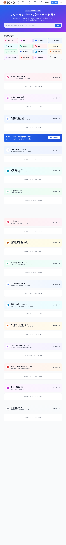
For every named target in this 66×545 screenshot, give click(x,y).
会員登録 (54, 2)
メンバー (24, 2)
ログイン (47, 2)
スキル (35, 2)
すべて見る (55, 77)
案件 (18, 2)
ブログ (40, 2)
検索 (58, 25)
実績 (29, 2)
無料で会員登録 (54, 137)
